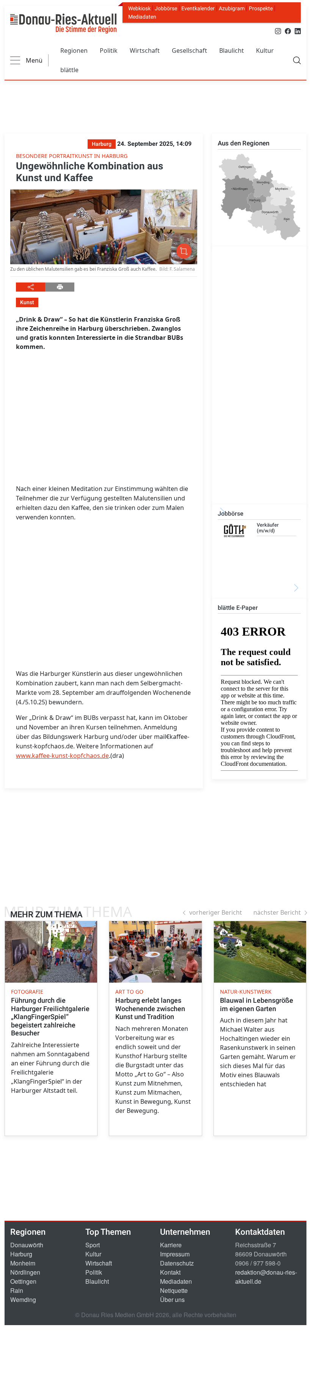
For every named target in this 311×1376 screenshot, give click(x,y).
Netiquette (174, 1290)
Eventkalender (198, 8)
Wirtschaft (145, 50)
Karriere (171, 1244)
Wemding (23, 1299)
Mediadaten (142, 17)
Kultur (265, 50)
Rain (16, 1290)
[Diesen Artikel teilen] (30, 287)
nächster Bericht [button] (277, 912)
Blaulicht (231, 50)
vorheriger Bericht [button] (215, 912)
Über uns (172, 1299)
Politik (109, 50)
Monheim (22, 1263)
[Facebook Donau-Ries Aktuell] (288, 31)
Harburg (21, 1254)
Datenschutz (177, 1263)
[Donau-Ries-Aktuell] (63, 23)
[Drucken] (59, 287)
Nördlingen (25, 1272)
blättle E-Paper (238, 607)
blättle (69, 70)
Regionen (74, 50)
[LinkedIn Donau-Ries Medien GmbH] (298, 31)
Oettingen (23, 1281)
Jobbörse (166, 8)
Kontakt (170, 1272)
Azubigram (232, 8)
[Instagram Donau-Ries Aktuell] (278, 31)
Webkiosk (139, 8)
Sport (92, 1244)
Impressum (175, 1254)
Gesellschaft (189, 50)
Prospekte (261, 8)
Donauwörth (26, 1244)
